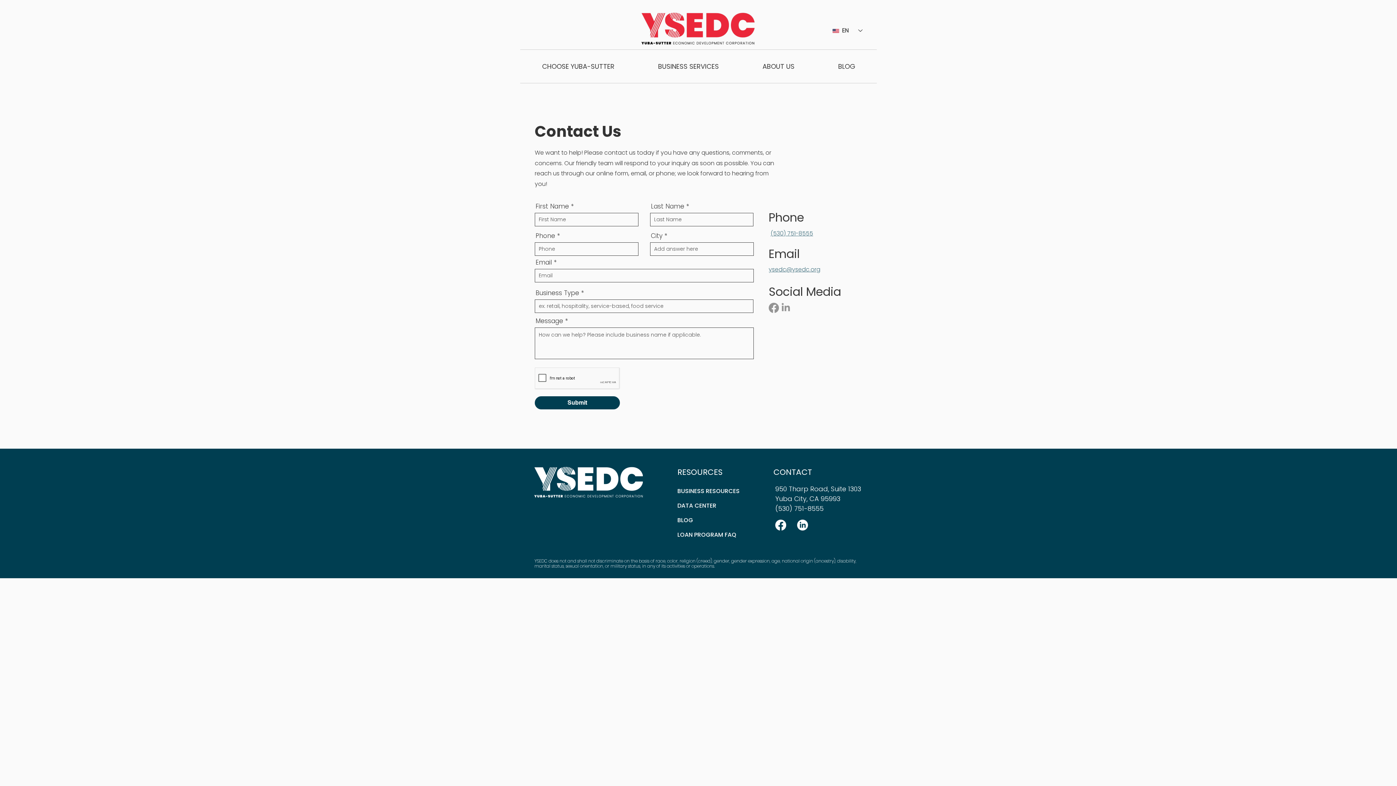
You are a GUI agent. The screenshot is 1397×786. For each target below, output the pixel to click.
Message (549, 321)
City (656, 236)
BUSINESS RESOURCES (708, 491)
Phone (545, 236)
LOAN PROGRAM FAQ (706, 535)
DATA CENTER (696, 505)
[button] (578, 66)
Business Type (557, 293)
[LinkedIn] (786, 308)
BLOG (685, 520)
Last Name (667, 206)
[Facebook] (774, 308)
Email (544, 262)
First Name (552, 206)
